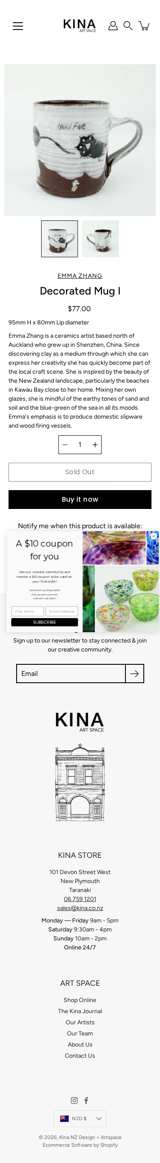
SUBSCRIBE (42, 622)
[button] (128, 25)
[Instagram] (74, 1100)
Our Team (80, 1033)
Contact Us (80, 1055)
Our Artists (80, 1022)
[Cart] (144, 26)
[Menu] (18, 26)
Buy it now (80, 499)
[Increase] (95, 444)
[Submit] (134, 673)
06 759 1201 (80, 899)
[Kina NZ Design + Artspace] (80, 25)
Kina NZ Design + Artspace (90, 1137)
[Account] (113, 26)
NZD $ (79, 1118)
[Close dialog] (151, 535)
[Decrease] (64, 444)
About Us (80, 1044)
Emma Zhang (80, 276)
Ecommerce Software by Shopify (80, 1145)
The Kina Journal (80, 1011)
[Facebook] (86, 1100)
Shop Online (80, 1000)
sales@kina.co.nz (80, 908)
